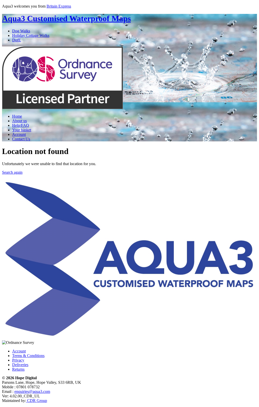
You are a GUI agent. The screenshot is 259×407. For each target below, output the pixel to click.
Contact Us (21, 139)
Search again (12, 172)
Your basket (21, 130)
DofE (16, 40)
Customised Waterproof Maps (66, 18)
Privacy (18, 360)
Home (17, 116)
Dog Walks (21, 31)
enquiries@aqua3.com (32, 391)
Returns (18, 369)
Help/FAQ (20, 125)
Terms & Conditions (28, 355)
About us (19, 121)
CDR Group (36, 400)
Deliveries (20, 365)
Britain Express (59, 6)
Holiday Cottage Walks (30, 35)
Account (19, 134)
